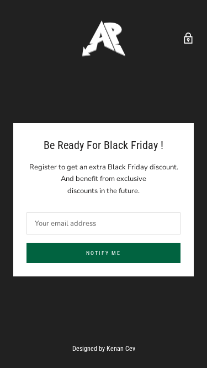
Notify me (103, 253)
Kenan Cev (121, 349)
